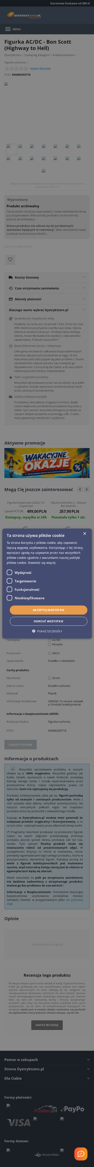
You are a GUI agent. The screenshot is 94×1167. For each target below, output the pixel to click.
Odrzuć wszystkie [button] (48, 621)
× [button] (84, 533)
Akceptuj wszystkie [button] (48, 610)
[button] (47, 631)
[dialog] (47, 583)
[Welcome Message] (80, 1153)
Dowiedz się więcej (42, 563)
